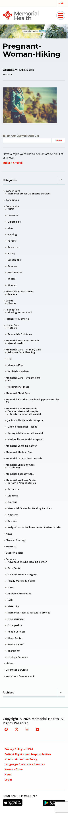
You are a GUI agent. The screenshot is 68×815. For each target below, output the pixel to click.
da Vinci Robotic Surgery (22, 574)
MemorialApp (15, 365)
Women (12, 285)
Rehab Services (16, 631)
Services (11, 559)
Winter (11, 278)
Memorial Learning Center (21, 445)
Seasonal (11, 546)
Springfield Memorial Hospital (25, 433)
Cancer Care (13, 190)
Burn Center (15, 568)
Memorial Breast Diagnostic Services (29, 193)
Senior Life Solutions (20, 334)
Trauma (12, 294)
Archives (8, 692)
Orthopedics (15, 625)
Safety (11, 253)
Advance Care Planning (21, 352)
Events (9, 300)
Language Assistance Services (25, 764)
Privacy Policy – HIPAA (19, 749)
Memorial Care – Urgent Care (23, 377)
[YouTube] (37, 729)
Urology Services (18, 657)
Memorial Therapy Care (20, 473)
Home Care (12, 325)
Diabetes (13, 495)
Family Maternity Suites (21, 580)
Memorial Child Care (18, 393)
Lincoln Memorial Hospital (23, 426)
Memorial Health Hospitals (21, 408)
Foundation (12, 309)
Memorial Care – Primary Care (23, 349)
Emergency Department (20, 291)
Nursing (12, 234)
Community (12, 206)
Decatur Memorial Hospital (23, 411)
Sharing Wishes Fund (20, 312)
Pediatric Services (18, 371)
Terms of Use (14, 769)
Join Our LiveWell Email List (22, 136)
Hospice (12, 327)
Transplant (14, 650)
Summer (12, 266)
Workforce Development (20, 676)
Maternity (13, 606)
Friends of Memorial (18, 318)
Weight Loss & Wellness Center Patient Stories (34, 527)
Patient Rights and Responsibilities (28, 754)
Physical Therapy (16, 540)
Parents (12, 240)
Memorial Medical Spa (19, 452)
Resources (13, 247)
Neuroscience (16, 619)
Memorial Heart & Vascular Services (29, 612)
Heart (11, 587)
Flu (9, 358)
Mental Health (16, 343)
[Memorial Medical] (21, 15)
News (9, 533)
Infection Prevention (19, 593)
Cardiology (14, 467)
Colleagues (12, 200)
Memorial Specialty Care (20, 464)
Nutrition (13, 514)
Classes (12, 303)
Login (8, 779)
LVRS (10, 600)
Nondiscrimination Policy (21, 759)
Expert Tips (14, 221)
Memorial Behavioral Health (22, 340)
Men (10, 228)
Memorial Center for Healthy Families (30, 508)
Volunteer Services (17, 669)
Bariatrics (13, 489)
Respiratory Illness (18, 386)
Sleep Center (15, 638)
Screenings (14, 259)
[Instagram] (27, 729)
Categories (10, 180)
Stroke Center (16, 644)
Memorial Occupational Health (24, 458)
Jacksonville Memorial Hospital (26, 420)
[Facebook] (6, 729)
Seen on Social (14, 552)
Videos (10, 663)
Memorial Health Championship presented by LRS (32, 401)
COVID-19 (13, 215)
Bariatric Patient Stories (22, 483)
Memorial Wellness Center (21, 480)
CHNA (11, 209)
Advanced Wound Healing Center (27, 561)
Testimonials (15, 272)
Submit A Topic (12, 163)
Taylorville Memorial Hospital (25, 439)
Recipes (12, 521)
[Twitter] (16, 729)
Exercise (12, 502)
